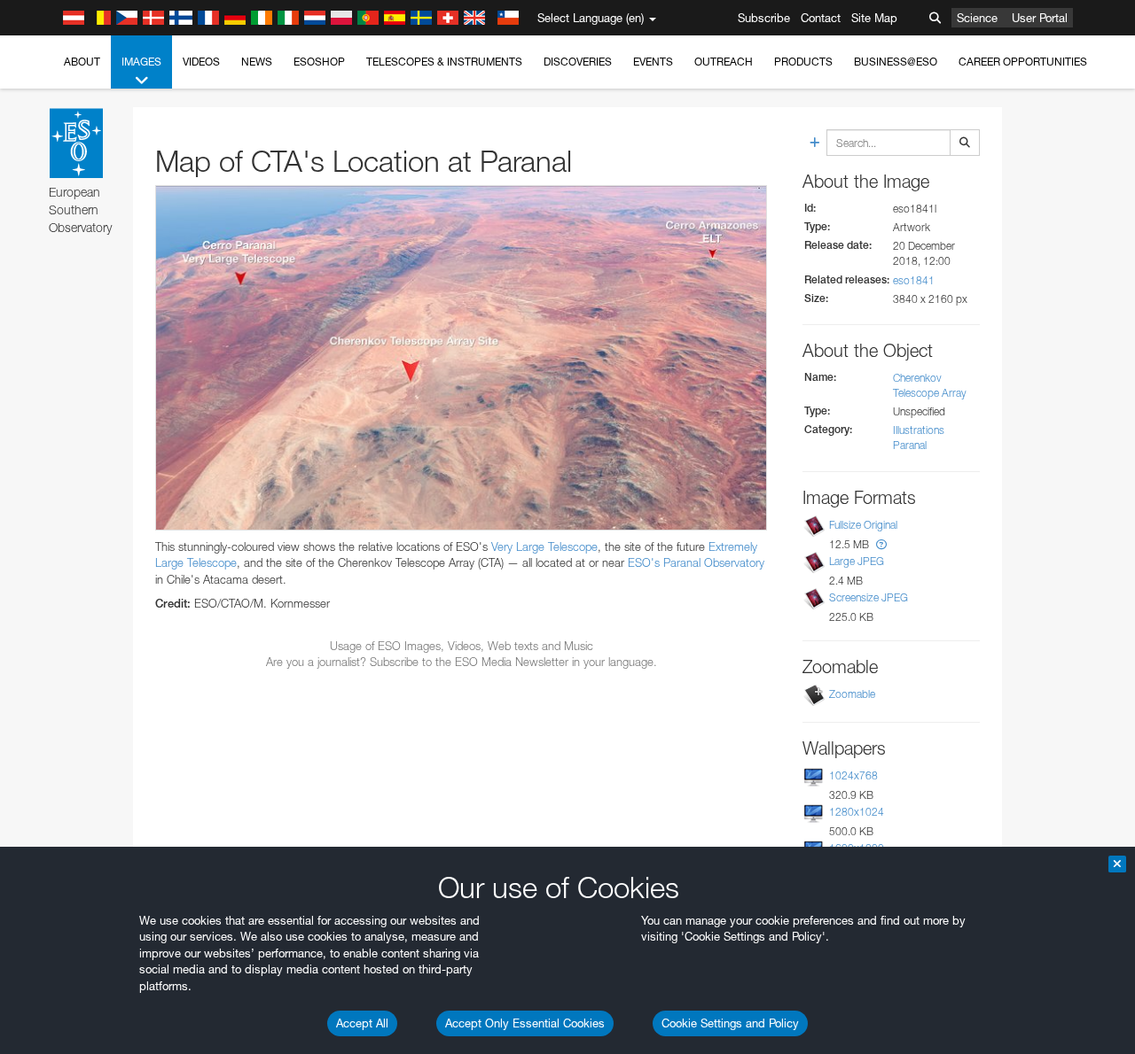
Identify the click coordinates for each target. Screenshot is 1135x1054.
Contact (821, 18)
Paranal (910, 445)
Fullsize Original (863, 524)
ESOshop (319, 61)
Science (977, 18)
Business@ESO (895, 61)
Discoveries (578, 61)
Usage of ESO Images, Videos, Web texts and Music (461, 646)
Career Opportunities (1023, 61)
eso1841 (914, 280)
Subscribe (764, 18)
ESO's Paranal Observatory (696, 562)
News (256, 61)
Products (803, 61)
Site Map (874, 18)
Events (653, 61)
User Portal (1040, 18)
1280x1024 (856, 811)
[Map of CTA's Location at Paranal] (461, 357)
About (82, 61)
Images (141, 61)
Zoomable (852, 694)
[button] (881, 544)
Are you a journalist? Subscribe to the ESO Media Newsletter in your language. (461, 662)
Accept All (362, 1023)
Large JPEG (856, 561)
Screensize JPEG (868, 597)
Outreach (723, 61)
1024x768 (853, 775)
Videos (201, 61)
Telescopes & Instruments (444, 61)
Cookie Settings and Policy (730, 1023)
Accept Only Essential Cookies (525, 1023)
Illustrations (918, 430)
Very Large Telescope (544, 546)
